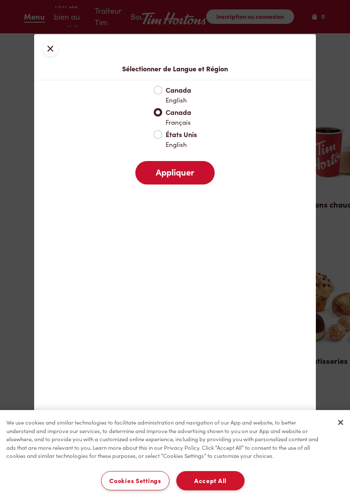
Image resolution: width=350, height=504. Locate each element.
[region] (175, 457)
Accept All (210, 481)
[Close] (340, 422)
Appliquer (175, 172)
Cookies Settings (135, 481)
